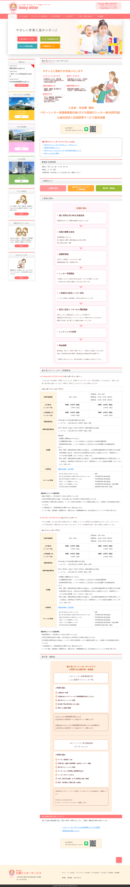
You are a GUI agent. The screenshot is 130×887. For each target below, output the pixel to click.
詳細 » (21, 116)
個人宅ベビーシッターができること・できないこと (60, 145)
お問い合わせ (77, 877)
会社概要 (100, 16)
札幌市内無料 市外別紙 (66, 469)
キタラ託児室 (55, 16)
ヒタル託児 (69, 16)
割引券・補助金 (109, 188)
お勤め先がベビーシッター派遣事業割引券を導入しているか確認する (77, 725)
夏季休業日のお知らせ (17, 68)
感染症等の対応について (52, 147)
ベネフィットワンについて (63, 799)
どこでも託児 (23, 16)
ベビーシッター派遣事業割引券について (68, 716)
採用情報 (69, 877)
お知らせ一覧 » (21, 85)
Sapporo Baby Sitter (63, 885)
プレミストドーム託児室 (39, 16)
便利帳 (64, 877)
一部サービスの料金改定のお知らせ (21, 75)
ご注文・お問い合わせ (85, 16)
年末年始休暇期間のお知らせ (19, 82)
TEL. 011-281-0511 (21, 879)
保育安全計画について (71, 831)
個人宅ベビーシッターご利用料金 (81, 188)
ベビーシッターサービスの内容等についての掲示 (81, 827)
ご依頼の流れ (53, 188)
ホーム (12, 16)
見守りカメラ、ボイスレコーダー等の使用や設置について (62, 150)
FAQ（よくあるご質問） (52, 153)
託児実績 (110, 872)
